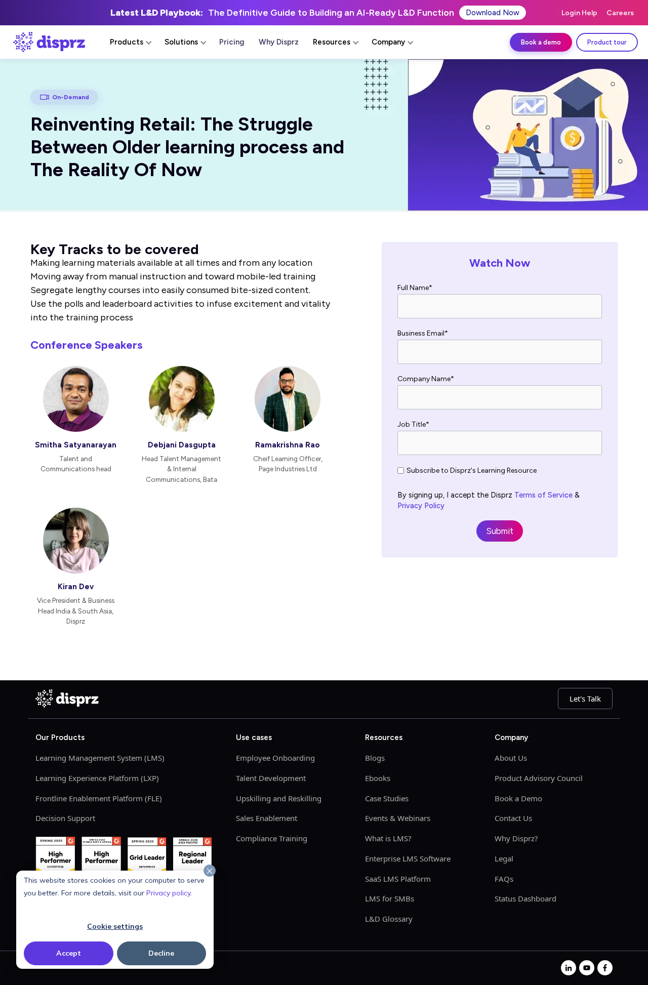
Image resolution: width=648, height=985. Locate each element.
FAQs (504, 879)
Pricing (232, 42)
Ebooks (377, 778)
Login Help (579, 13)
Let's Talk (585, 698)
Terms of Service (543, 495)
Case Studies (387, 798)
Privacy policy (168, 892)
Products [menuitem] (126, 42)
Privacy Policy (420, 505)
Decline (161, 953)
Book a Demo (518, 798)
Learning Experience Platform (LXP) (97, 778)
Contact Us (513, 818)
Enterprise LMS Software (408, 858)
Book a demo (541, 42)
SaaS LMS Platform (398, 879)
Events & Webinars (397, 818)
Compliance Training (271, 838)
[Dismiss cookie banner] (209, 871)
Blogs (375, 758)
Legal (504, 858)
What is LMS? (388, 838)
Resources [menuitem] (331, 42)
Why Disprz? (516, 838)
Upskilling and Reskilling (278, 798)
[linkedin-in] (568, 967)
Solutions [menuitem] (181, 42)
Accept (68, 953)
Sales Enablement (266, 818)
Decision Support (65, 818)
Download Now (492, 12)
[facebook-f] (605, 967)
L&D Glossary (389, 919)
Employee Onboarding (275, 758)
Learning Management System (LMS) (100, 758)
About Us (511, 758)
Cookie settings (115, 926)
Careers (620, 13)
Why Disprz (279, 42)
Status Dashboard (525, 898)
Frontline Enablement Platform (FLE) (98, 798)
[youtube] (586, 967)
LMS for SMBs (389, 898)
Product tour (607, 42)
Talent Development (271, 778)
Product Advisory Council (539, 778)
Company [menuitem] (388, 42)
